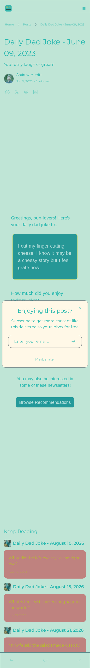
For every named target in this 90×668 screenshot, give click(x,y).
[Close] (80, 308)
